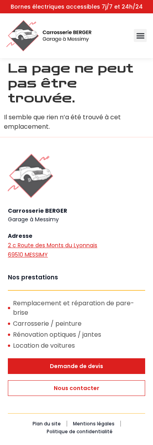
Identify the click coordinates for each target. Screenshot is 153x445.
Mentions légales (94, 423)
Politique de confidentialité (80, 431)
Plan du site (47, 423)
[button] (140, 35)
